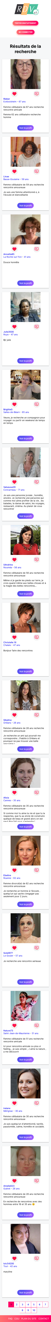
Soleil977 (8, 953)
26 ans (16, 722)
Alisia (6, 797)
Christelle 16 (9, 642)
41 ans (27, 256)
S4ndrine (8, 564)
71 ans (21, 489)
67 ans (22, 101)
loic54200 (8, 1263)
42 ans (13, 1266)
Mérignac (8, 1111)
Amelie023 (8, 1185)
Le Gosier (8, 955)
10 (34, 1310)
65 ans (25, 412)
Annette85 (8, 254)
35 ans (16, 800)
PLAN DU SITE (28, 1318)
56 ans (17, 567)
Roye (6, 334)
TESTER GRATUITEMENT (25, 23)
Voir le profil (25, 128)
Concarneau (9, 489)
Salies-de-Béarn (11, 412)
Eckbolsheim (9, 101)
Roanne (7, 878)
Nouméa (7, 567)
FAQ (10, 1318)
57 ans (19, 955)
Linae (6, 176)
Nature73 (8, 1030)
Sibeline (7, 720)
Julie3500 (8, 331)
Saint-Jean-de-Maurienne (16, 1033)
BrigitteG (8, 409)
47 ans (14, 334)
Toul (5, 1266)
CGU (16, 1318)
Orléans (7, 722)
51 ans (35, 1033)
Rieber (6, 98)
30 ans (18, 1111)
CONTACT (43, 1318)
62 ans (16, 878)
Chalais (7, 645)
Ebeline (7, 875)
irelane (6, 1108)
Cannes (7, 800)
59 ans (25, 179)
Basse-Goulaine (11, 179)
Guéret (6, 1188)
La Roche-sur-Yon (12, 256)
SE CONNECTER (25, 32)
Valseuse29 (9, 487)
